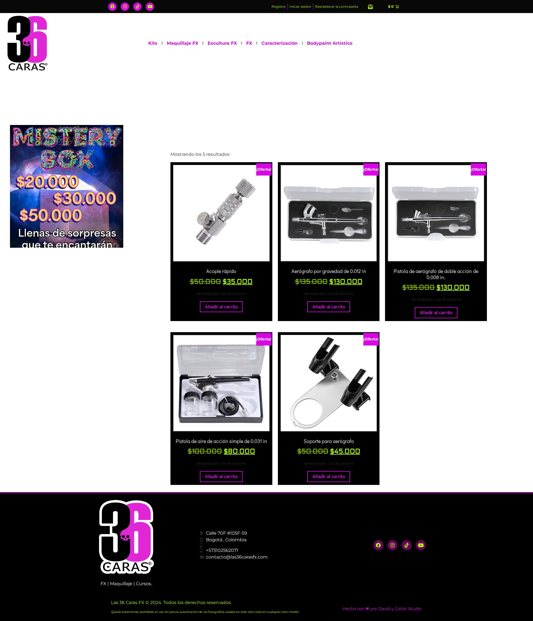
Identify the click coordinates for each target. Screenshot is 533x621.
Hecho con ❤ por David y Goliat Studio (382, 608)
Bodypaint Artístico (329, 43)
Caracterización (280, 43)
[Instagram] (125, 6)
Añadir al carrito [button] (221, 306)
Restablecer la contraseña (336, 6)
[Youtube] (150, 6)
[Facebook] (112, 6)
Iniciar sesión (300, 6)
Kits (152, 43)
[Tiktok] (137, 6)
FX (249, 43)
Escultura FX (222, 43)
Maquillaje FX (182, 43)
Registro (278, 6)
